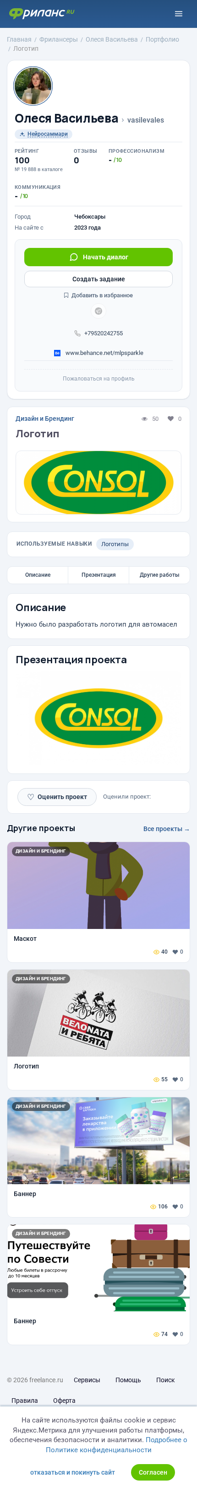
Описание (37, 575)
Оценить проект (57, 797)
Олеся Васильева (66, 118)
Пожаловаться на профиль (99, 379)
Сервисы (87, 1380)
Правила (24, 1400)
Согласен (153, 1472)
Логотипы (115, 544)
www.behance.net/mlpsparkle (103, 352)
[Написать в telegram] (98, 311)
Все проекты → (166, 828)
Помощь (128, 1380)
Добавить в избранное (101, 295)
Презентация (99, 575)
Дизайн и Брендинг (45, 418)
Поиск (165, 1380)
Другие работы (160, 575)
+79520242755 (103, 333)
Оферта (64, 1400)
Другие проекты (41, 827)
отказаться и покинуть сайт (72, 1472)
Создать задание (98, 279)
